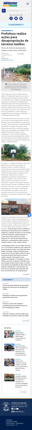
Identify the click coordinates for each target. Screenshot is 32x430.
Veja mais (23, 392)
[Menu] (27, 3)
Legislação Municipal (11, 421)
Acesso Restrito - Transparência (14, 423)
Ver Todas (26, 320)
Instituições (9, 420)
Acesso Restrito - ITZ (11, 425)
